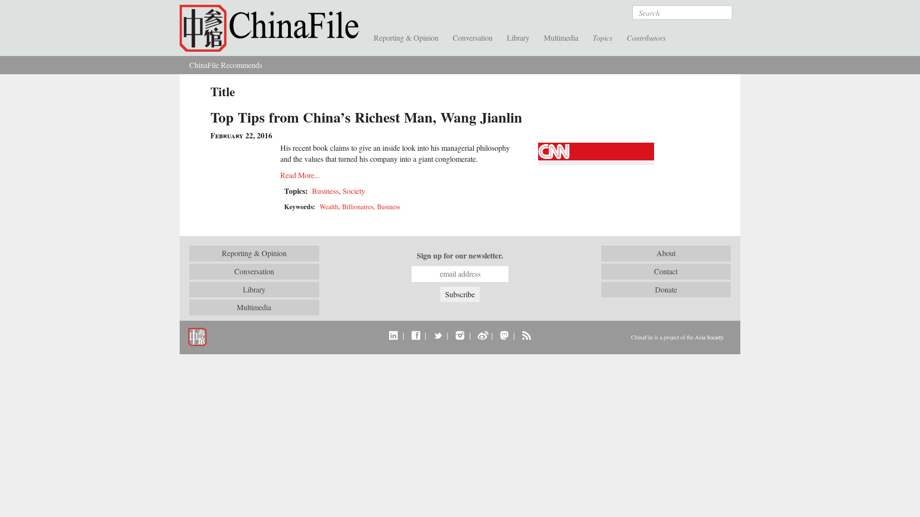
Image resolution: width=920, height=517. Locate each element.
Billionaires (357, 206)
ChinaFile (273, 29)
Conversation (473, 38)
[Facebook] (416, 335)
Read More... (300, 175)
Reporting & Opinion (406, 38)
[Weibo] (482, 335)
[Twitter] (438, 335)
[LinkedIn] (394, 335)
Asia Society (709, 337)
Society (354, 191)
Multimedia (561, 38)
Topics (602, 38)
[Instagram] (460, 335)
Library (518, 38)
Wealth (329, 206)
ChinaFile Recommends (225, 65)
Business (325, 191)
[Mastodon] (504, 335)
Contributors (646, 38)
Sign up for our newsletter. (460, 255)
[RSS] (526, 335)
